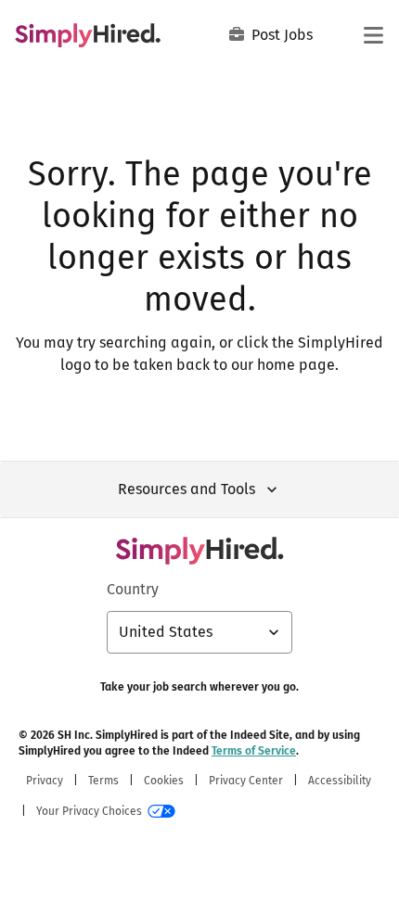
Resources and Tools (186, 489)
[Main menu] (373, 35)
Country (133, 589)
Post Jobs (282, 35)
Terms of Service (254, 750)
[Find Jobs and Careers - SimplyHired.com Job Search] (88, 35)
